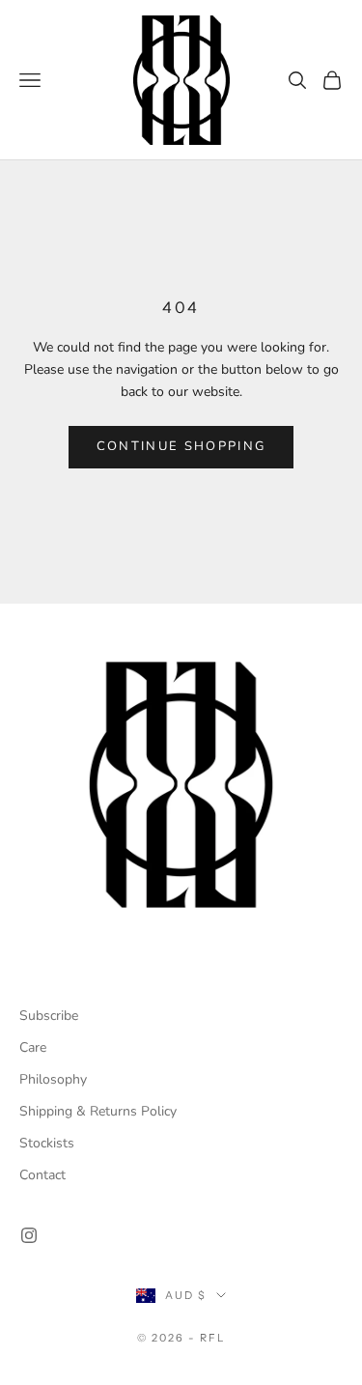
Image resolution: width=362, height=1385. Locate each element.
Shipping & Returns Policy (98, 1111)
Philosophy (53, 1079)
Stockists (46, 1143)
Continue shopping (181, 446)
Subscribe (48, 1015)
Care (32, 1047)
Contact (42, 1175)
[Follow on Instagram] (29, 1235)
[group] (181, 785)
